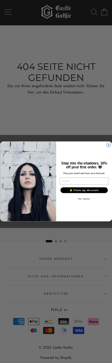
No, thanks (84, 199)
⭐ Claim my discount (84, 190)
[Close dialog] (108, 145)
